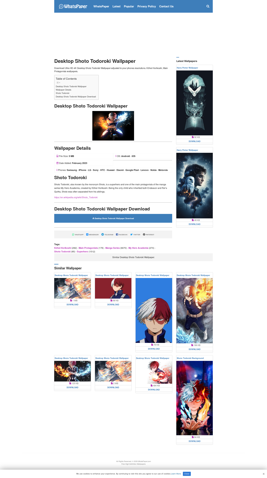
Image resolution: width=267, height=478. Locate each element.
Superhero (83, 251)
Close (186, 474)
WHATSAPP (79, 235)
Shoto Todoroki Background (190, 358)
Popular (129, 6)
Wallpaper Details (63, 89)
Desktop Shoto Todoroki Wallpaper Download (76, 96)
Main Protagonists (88, 247)
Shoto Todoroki (62, 93)
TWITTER (136, 235)
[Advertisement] (133, 34)
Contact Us (166, 6)
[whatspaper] (73, 6)
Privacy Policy (146, 6)
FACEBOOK (123, 235)
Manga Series (112, 247)
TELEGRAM (108, 235)
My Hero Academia (138, 247)
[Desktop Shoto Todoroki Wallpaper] (113, 125)
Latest (117, 6)
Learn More (176, 474)
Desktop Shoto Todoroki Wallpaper (71, 86)
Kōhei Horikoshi (63, 247)
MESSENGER (94, 235)
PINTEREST (149, 235)
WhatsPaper (101, 6)
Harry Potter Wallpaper (187, 67)
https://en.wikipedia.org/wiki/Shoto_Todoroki (76, 197)
